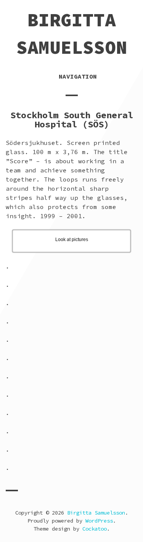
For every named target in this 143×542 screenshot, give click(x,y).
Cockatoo (94, 528)
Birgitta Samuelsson (96, 512)
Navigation (78, 76)
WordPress (99, 520)
